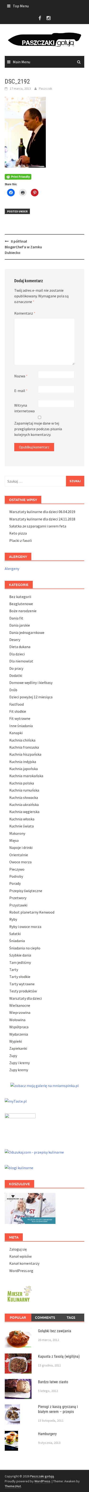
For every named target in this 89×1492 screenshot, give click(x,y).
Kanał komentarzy (24, 1263)
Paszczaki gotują (42, 1476)
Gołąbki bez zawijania (54, 1331)
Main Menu (21, 61)
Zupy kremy (18, 1069)
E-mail (21, 390)
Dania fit (16, 618)
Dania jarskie (19, 625)
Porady (15, 883)
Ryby (13, 919)
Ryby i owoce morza (25, 926)
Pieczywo (16, 869)
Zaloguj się (18, 1249)
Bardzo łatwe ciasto (53, 1382)
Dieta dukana (19, 646)
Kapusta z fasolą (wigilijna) (59, 1356)
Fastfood (16, 704)
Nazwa (21, 376)
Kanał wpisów (20, 1256)
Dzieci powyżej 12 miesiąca (30, 697)
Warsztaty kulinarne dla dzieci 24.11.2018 (42, 519)
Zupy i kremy (19, 1062)
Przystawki (18, 905)
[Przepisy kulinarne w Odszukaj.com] (34, 1151)
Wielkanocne (19, 1005)
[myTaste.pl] (16, 1100)
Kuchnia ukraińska (24, 804)
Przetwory (17, 897)
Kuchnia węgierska (24, 811)
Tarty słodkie (19, 976)
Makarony (17, 833)
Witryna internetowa (24, 408)
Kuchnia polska (21, 783)
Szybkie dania (20, 955)
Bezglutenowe (21, 603)
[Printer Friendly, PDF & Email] (18, 176)
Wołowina (17, 1019)
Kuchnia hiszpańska (25, 754)
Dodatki (15, 675)
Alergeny (12, 568)
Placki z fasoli (20, 540)
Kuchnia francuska (24, 747)
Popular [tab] (18, 1317)
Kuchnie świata (21, 826)
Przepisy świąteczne (25, 890)
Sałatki (15, 933)
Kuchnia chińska (22, 740)
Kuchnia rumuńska (24, 790)
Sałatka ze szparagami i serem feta (37, 526)
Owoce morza (20, 862)
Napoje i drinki (21, 847)
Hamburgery (47, 1434)
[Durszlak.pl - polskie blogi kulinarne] (19, 1167)
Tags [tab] (71, 1317)
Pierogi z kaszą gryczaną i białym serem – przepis (58, 1409)
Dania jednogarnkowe (26, 632)
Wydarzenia (18, 1034)
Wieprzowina (19, 1012)
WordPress (42, 1481)
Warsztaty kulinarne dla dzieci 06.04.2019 (42, 511)
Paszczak (45, 88)
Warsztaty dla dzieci (25, 998)
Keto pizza (18, 533)
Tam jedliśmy (20, 962)
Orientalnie (18, 854)
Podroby (16, 876)
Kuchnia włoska (21, 819)
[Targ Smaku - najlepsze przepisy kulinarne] (20, 1126)
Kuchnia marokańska (26, 775)
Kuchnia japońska (23, 768)
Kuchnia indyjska (22, 761)
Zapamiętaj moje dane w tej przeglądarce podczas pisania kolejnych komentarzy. (38, 429)
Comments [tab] (45, 1317)
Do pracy (16, 668)
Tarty (13, 969)
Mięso (14, 840)
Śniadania (17, 940)
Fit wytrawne (19, 718)
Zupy (13, 1055)
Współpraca (18, 1026)
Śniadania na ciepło (24, 948)
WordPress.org (21, 1270)
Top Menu (21, 6)
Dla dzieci (17, 654)
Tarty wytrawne (22, 984)
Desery (14, 639)
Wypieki (15, 1041)
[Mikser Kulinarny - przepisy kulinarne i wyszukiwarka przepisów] (19, 1293)
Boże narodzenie (23, 610)
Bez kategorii (20, 596)
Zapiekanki (18, 1048)
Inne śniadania (21, 725)
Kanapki (16, 732)
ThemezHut (13, 1486)
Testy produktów (23, 991)
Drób (13, 689)
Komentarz (24, 313)
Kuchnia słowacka (23, 797)
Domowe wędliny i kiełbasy (30, 682)
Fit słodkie (17, 711)
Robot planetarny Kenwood (31, 912)
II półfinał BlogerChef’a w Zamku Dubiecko (23, 247)
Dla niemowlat (21, 661)
